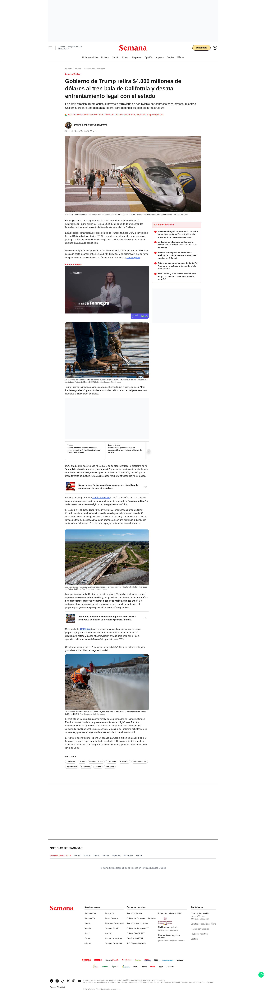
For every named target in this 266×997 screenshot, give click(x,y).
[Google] (51, 981)
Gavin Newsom (101, 497)
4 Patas (88, 943)
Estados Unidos (96, 761)
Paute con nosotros (199, 934)
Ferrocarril (85, 767)
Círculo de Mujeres (113, 938)
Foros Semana (111, 918)
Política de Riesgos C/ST (138, 928)
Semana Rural (111, 928)
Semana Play (90, 913)
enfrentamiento (139, 761)
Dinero (87, 923)
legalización (72, 767)
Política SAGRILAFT (136, 933)
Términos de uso (134, 913)
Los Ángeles (133, 257)
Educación (109, 913)
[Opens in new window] (57, 981)
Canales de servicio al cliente (203, 924)
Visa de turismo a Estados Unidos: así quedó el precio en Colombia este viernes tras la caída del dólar (83, 450)
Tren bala (112, 761)
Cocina (108, 933)
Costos (98, 767)
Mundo (78, 69)
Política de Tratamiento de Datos (141, 918)
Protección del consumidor (169, 913)
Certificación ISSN (135, 938)
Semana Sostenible (113, 943)
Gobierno (71, 761)
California (85, 629)
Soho (87, 933)
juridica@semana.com (168, 930)
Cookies (194, 939)
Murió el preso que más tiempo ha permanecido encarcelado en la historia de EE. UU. (125, 450)
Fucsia (87, 938)
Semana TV (90, 918)
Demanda (109, 767)
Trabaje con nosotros (200, 929)
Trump (82, 761)
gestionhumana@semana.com (171, 940)
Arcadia (88, 928)
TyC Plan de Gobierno (136, 943)
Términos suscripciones (137, 923)
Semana (68, 69)
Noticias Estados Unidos (94, 69)
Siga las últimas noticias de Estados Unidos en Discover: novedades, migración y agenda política (115, 114)
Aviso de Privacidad (60, 987)
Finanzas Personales (114, 923)
